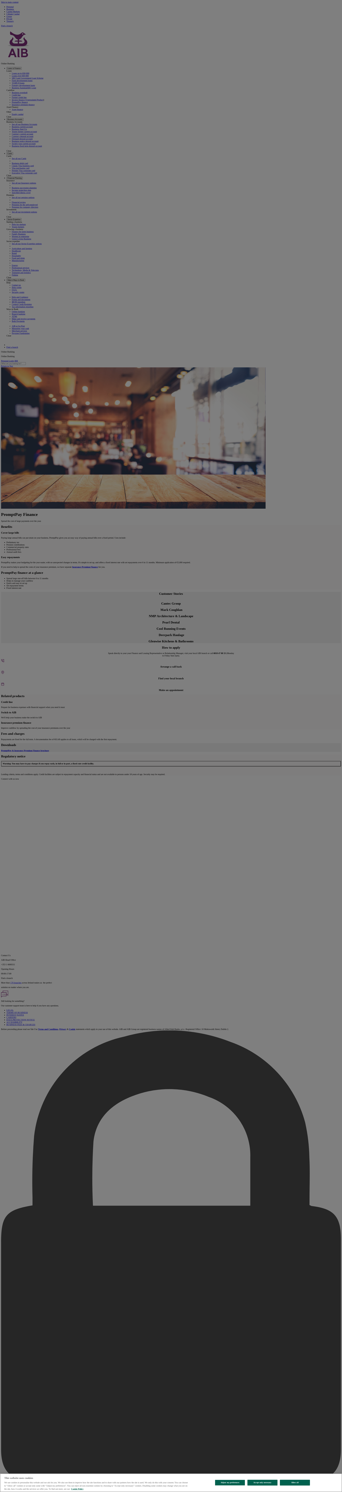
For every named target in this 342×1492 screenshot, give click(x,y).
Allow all (295, 1483)
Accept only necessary (262, 1483)
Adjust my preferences (230, 1483)
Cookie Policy (77, 1489)
